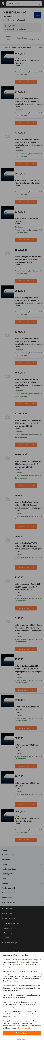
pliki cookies (21, 962)
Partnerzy (18, 1016)
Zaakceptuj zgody (22, 1033)
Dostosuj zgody (8, 1007)
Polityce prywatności (24, 1028)
